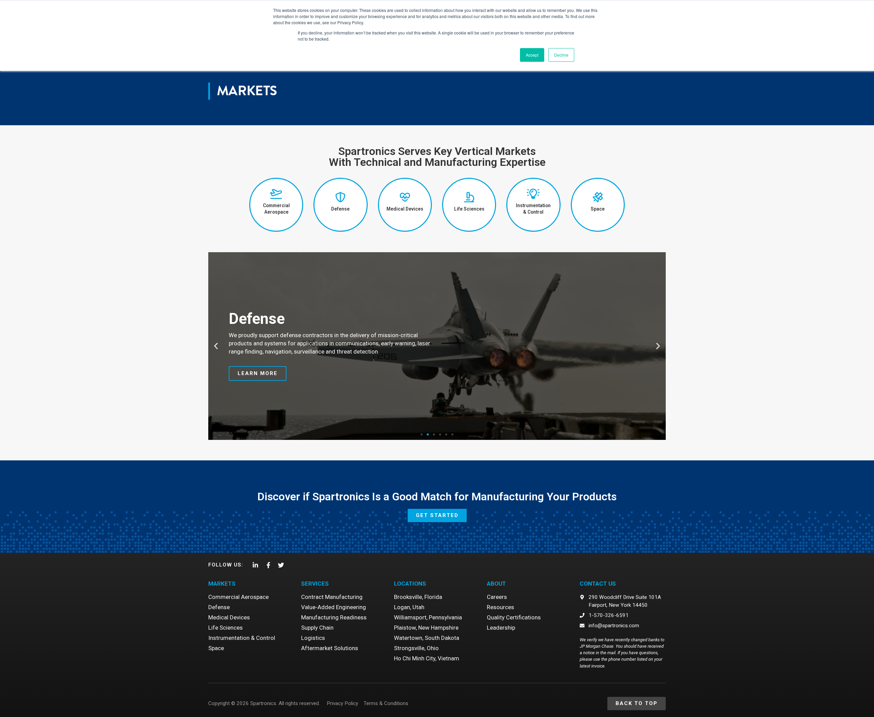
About (496, 583)
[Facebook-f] (268, 565)
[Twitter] (281, 565)
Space (598, 209)
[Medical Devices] (405, 197)
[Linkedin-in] (255, 565)
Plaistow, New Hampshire (426, 627)
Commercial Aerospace (238, 596)
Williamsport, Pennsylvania (428, 617)
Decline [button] (561, 55)
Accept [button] (532, 55)
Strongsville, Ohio (416, 648)
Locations (410, 583)
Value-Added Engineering (333, 607)
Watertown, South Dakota (426, 637)
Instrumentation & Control (241, 637)
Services (315, 583)
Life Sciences (469, 209)
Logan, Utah (409, 607)
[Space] (598, 197)
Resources (500, 607)
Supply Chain (317, 627)
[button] (216, 346)
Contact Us (598, 583)
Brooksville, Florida (418, 596)
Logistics (313, 637)
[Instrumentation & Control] (533, 194)
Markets (222, 583)
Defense (340, 209)
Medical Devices (404, 209)
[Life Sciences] (469, 197)
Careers (497, 596)
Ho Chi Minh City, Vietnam (426, 658)
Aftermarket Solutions (329, 648)
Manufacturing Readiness (334, 617)
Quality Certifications (514, 617)
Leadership (501, 627)
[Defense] (340, 197)
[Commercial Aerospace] (276, 194)
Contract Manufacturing (332, 596)
